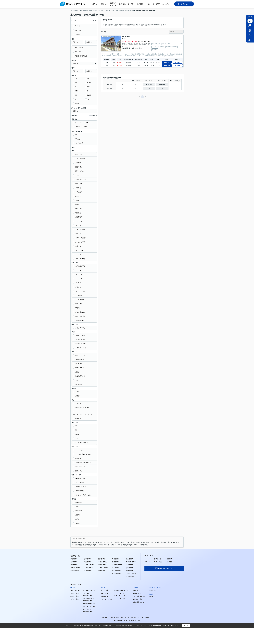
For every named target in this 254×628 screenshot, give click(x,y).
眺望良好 (78, 213)
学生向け (78, 246)
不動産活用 (104, 596)
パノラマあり (79, 143)
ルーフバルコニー (81, 291)
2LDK (76, 91)
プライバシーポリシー (116, 617)
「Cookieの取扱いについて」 (160, 625)
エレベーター (79, 299)
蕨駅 (142, 25)
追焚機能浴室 (79, 359)
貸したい (104, 4)
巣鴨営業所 (115, 559)
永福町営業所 (102, 565)
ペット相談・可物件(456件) (151, 542)
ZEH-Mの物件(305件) (103, 545)
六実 (128, 36)
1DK (76, 83)
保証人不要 (78, 183)
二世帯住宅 (78, 217)
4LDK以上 (78, 103)
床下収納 (78, 403)
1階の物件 (78, 511)
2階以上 (77, 506)
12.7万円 (149, 84)
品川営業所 (74, 562)
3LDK (89, 95)
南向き (77, 519)
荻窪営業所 (87, 571)
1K (88, 79)
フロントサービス (81, 482)
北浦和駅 (129, 25)
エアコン (78, 392)
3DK (76, 95)
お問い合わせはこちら (165, 568)
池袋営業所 (101, 571)
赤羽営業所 (115, 568)
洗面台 (77, 372)
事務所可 (78, 188)
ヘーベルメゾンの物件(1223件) (94, 542)
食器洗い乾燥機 (80, 339)
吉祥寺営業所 (74, 571)
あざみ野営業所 (131, 562)
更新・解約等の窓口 (138, 596)
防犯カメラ (78, 471)
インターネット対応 (81, 442)
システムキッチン (81, 343)
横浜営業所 (129, 559)
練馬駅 (105, 25)
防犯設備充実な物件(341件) (169, 542)
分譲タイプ (78, 204)
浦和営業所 (129, 568)
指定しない (78, 122)
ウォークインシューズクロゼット (83, 414)
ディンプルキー (80, 466)
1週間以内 (87, 126)
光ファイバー (79, 438)
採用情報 (140, 4)
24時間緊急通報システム (83, 462)
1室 (149, 88)
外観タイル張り (80, 328)
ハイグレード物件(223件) (140, 545)
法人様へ (152, 597)
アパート (77, 26)
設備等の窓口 (136, 593)
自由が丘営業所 (75, 568)
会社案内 (131, 4)
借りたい (95, 4)
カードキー (78, 225)
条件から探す (74, 599)
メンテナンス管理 (106, 599)
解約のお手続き (137, 599)
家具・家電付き (80, 316)
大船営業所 (129, 565)
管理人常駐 (78, 208)
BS (76, 430)
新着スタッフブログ (163, 4)
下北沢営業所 (102, 562)
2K (75, 87)
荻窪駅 (116, 25)
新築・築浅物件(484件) (134, 542)
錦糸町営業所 (116, 574)
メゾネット (78, 278)
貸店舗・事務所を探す (89, 603)
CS (76, 426)
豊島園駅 (155, 25)
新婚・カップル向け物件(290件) (121, 545)
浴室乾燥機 (78, 363)
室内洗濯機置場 (80, 266)
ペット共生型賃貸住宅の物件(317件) (83, 545)
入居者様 (122, 4)
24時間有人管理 (80, 478)
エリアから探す (75, 590)
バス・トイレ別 (80, 355)
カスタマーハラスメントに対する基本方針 (138, 617)
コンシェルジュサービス (83, 495)
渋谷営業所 (74, 559)
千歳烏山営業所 (103, 568)
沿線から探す (74, 593)
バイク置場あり (80, 312)
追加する (177, 62)
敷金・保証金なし (80, 47)
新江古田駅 (136, 25)
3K (88, 91)
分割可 (77, 200)
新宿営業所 (87, 562)
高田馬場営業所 (89, 565)
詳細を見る (167, 62)
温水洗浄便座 (79, 368)
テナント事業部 (131, 574)
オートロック (79, 450)
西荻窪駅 (148, 25)
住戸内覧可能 (79, 491)
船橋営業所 (129, 571)
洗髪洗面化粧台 (80, 376)
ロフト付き (78, 274)
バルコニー (78, 287)
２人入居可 (78, 192)
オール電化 (78, 295)
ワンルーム (78, 79)
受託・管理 (104, 593)
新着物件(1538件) (77, 542)
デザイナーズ (79, 175)
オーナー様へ (105, 590)
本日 (87, 122)
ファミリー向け (80, 258)
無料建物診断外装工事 (121, 590)
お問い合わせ (185, 4)
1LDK (89, 83)
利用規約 (105, 617)
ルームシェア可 (80, 242)
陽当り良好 (78, 167)
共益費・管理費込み (81, 56)
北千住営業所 (116, 571)
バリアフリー (79, 196)
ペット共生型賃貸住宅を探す (87, 610)
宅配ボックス (79, 458)
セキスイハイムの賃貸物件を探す (88, 599)
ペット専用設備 (80, 158)
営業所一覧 (157, 559)
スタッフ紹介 (158, 562)
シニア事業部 (130, 577)
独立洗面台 (78, 384)
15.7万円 (162, 84)
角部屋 (77, 523)
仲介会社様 (150, 4)
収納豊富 (78, 418)
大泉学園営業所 (117, 565)
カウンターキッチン (81, 348)
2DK (88, 87)
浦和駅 (110, 25)
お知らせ (147, 562)
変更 (94, 20)
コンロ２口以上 (80, 335)
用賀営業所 (87, 559)
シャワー (78, 380)
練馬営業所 (115, 562)
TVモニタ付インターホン (83, 454)
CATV (77, 434)
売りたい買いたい (113, 4)
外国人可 (78, 233)
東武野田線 (126, 48)
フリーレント (79, 221)
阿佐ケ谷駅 (162, 25)
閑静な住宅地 (79, 171)
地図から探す (74, 596)
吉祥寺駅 (122, 25)
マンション (78, 30)
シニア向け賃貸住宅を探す (87, 594)
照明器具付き (79, 303)
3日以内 (77, 126)
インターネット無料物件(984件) (115, 542)
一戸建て (77, 34)
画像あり (77, 134)
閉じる (186, 625)
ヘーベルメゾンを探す (89, 590)
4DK (88, 99)
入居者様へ (136, 590)
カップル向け (79, 250)
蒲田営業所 (74, 565)
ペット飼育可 (79, 154)
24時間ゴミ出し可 (81, 486)
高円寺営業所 (88, 568)
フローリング (79, 270)
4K (75, 99)
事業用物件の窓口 (138, 602)
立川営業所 (101, 559)
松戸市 (125, 36)
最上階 (77, 515)
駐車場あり (78, 502)
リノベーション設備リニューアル (120, 594)
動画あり (77, 139)
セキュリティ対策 (120, 598)
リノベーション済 (81, 179)
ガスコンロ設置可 (81, 238)
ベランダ (78, 283)
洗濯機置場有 (79, 320)
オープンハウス (80, 229)
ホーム (146, 559)
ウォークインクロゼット (83, 407)
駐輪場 (77, 308)
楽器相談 (78, 163)
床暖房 (77, 396)
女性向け (78, 254)
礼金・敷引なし (79, 52)
